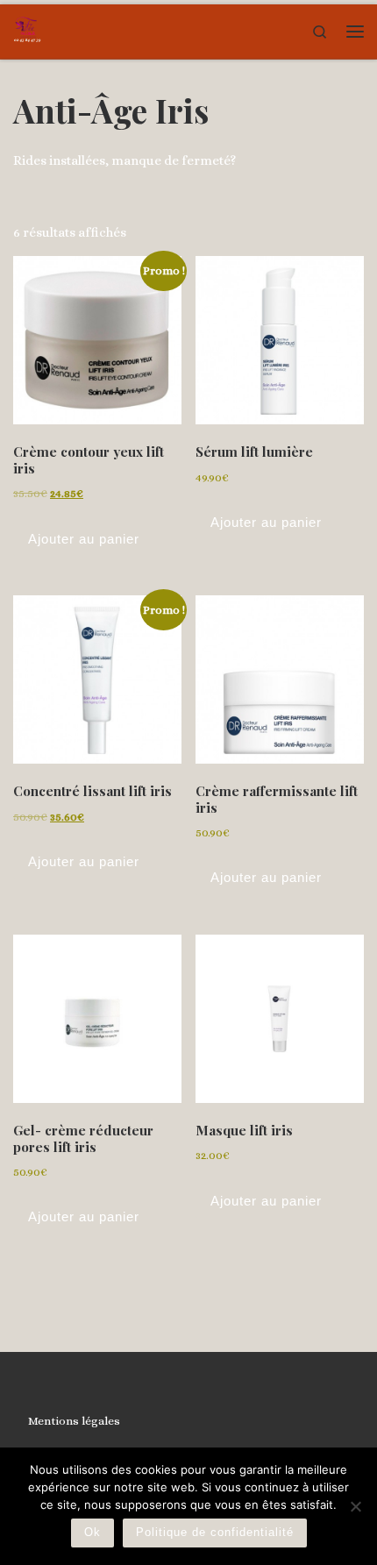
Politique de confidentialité (215, 1532)
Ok (92, 1532)
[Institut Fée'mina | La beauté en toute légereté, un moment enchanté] (27, 29)
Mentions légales (74, 1420)
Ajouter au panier (83, 538)
